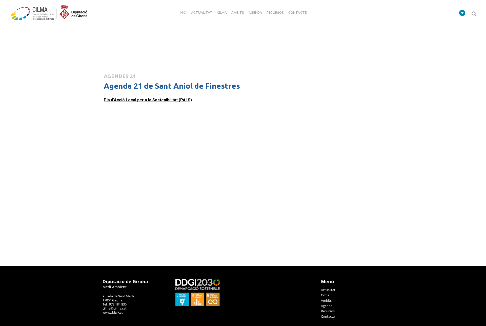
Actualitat (328, 289)
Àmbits (326, 300)
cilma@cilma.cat (115, 308)
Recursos (328, 311)
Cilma (325, 295)
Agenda (326, 305)
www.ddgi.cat (113, 312)
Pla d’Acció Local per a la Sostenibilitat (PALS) (148, 100)
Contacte (328, 316)
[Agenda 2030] (197, 305)
